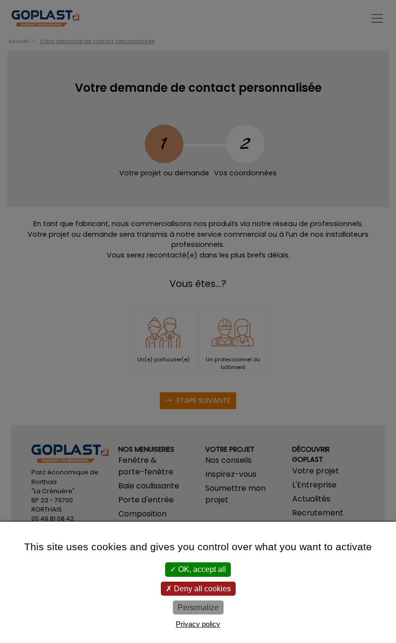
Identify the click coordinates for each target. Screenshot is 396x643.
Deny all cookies (201, 589)
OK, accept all (201, 569)
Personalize (198, 607)
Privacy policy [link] (198, 624)
